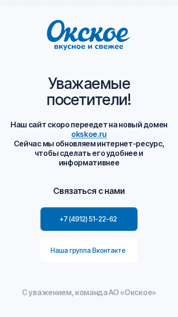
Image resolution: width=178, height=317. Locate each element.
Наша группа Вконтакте (87, 250)
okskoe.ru (89, 134)
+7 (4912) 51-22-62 (88, 219)
